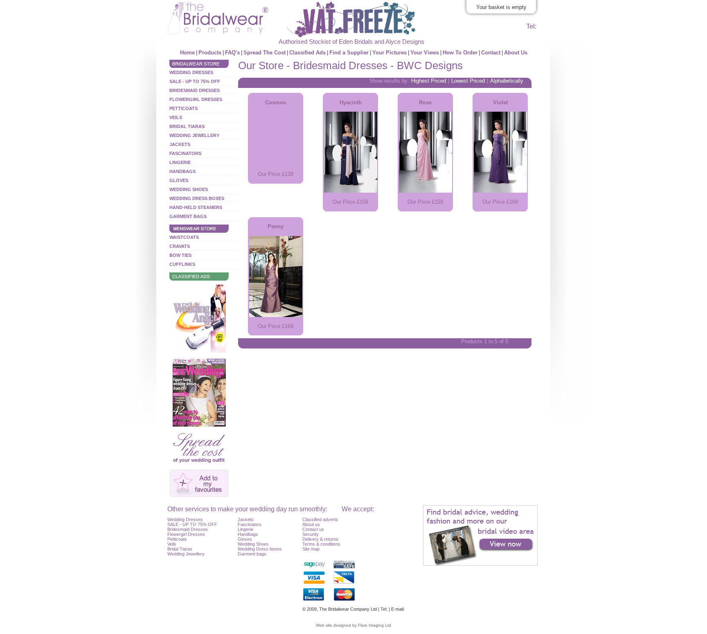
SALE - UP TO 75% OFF (194, 81)
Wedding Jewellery (194, 135)
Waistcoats (184, 237)
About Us (515, 52)
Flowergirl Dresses (195, 99)
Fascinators (185, 153)
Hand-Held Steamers (195, 207)
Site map (311, 548)
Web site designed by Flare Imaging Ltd (353, 625)
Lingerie (180, 162)
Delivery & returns (320, 539)
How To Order (460, 52)
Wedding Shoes (188, 189)
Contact (490, 52)
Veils (175, 117)
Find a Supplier (349, 52)
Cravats (179, 246)
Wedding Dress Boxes (196, 198)
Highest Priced (428, 81)
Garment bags (252, 553)
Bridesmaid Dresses (194, 90)
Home (187, 52)
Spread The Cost (264, 52)
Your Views (424, 52)
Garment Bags (188, 216)
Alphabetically (506, 81)
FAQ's (232, 52)
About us (311, 524)
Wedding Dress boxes (260, 548)
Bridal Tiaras (187, 126)
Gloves (178, 180)
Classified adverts (320, 519)
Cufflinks (182, 264)
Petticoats (183, 108)
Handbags (182, 171)
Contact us (313, 529)
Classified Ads (307, 52)
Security (310, 534)
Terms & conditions (321, 544)
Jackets (179, 144)
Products (209, 52)
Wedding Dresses (191, 72)
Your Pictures (389, 52)
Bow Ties (180, 255)
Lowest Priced (468, 81)
